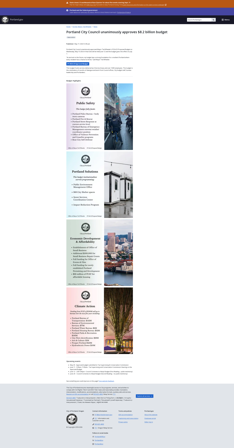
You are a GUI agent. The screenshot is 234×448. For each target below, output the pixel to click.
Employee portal (150, 418)
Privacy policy (123, 422)
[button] (226, 19)
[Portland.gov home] (12, 19)
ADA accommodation (125, 415)
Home (68, 27)
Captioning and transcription (128, 418)
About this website (151, 415)
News (95, 27)
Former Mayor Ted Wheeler (81, 27)
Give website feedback (106, 381)
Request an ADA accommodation (77, 394)
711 (114, 394)
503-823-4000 (98, 394)
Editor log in (149, 422)
